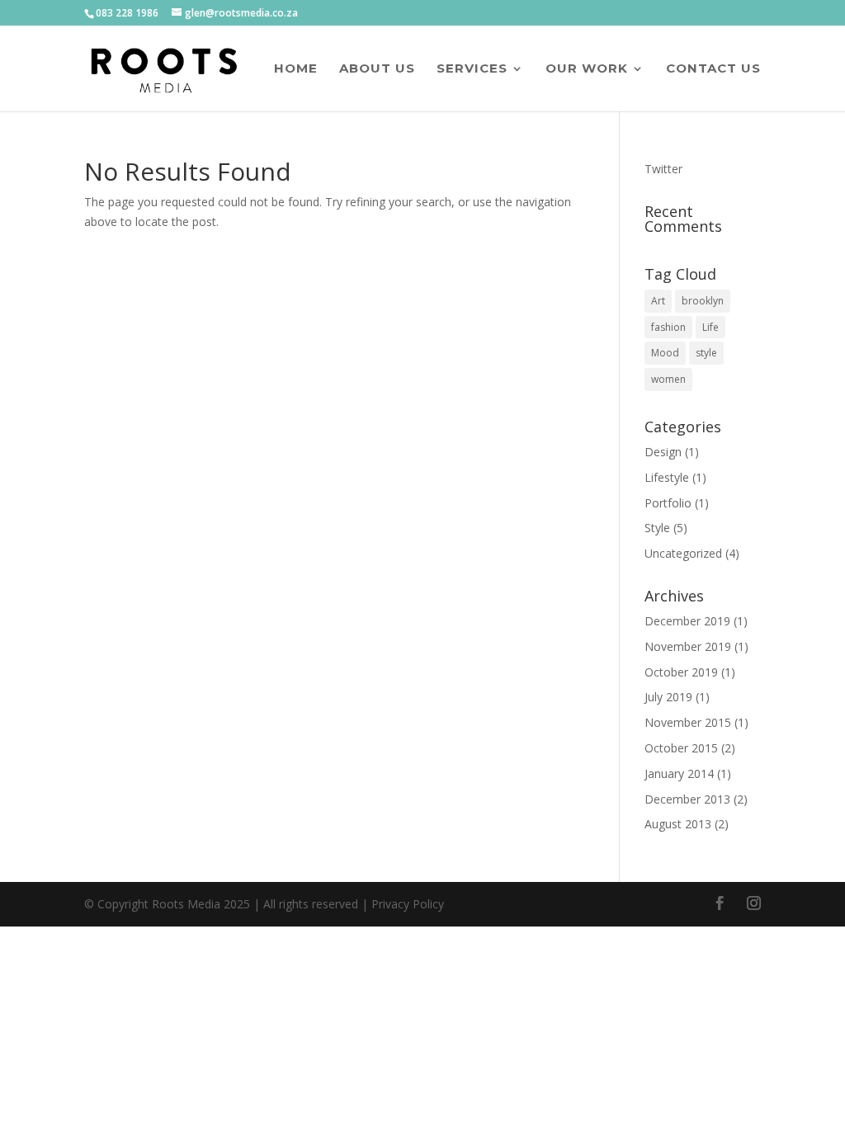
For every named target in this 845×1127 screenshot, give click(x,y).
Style (657, 527)
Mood (665, 353)
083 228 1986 (127, 13)
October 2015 (681, 748)
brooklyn (703, 301)
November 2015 (687, 722)
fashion (668, 327)
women (668, 379)
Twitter (663, 169)
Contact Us (713, 69)
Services (472, 69)
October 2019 (681, 672)
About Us (377, 69)
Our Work (586, 69)
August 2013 (677, 824)
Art (658, 301)
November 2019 (687, 646)
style (706, 353)
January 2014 (679, 773)
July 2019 (668, 697)
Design (663, 452)
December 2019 (687, 621)
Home (296, 69)
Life (710, 327)
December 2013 (687, 799)
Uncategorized (683, 553)
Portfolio (668, 503)
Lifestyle (666, 477)
